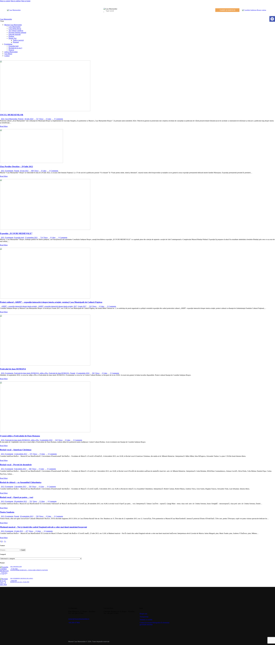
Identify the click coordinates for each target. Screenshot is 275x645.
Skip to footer (25, 1)
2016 (2, 373)
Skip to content (5, 1)
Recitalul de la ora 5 (27, 578)
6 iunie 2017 (82, 306)
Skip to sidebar (16, 1)
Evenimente (9, 171)
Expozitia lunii (19, 237)
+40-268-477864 (74, 623)
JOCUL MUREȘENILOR (11, 115)
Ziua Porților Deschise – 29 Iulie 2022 (16, 166)
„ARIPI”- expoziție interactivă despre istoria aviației (55, 306)
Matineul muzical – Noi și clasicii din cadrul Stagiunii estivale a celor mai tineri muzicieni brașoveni (43, 527)
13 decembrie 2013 (20, 454)
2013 (2, 454)
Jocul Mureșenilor (11, 119)
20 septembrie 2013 (26, 516)
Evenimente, (17, 578)
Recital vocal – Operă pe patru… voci (16, 497)
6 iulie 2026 (14, 580)
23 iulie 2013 (18, 531)
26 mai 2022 (24, 171)
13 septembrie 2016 (82, 373)
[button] (272, 19)
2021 (2, 237)
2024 (2, 119)
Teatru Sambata (7, 512)
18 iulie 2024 (28, 119)
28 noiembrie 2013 (20, 501)
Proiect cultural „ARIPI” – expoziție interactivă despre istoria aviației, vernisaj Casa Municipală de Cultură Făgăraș (51, 302)
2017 (75, 306)
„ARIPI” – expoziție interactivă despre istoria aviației (19, 306)
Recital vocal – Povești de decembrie (16, 465)
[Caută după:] (10, 550)
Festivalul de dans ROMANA (13, 369)
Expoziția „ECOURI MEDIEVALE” (16, 233)
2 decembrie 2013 (20, 486)
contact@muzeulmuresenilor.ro (78, 619)
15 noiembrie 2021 (31, 237)
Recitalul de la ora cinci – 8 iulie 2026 (19, 581)
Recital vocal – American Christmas (15, 450)
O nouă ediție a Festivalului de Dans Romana (20, 436)
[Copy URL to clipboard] (123, 618)
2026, (11, 566)
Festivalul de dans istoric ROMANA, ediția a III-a (31, 373)
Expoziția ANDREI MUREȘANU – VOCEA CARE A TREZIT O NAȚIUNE (29, 570)
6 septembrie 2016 (46, 440)
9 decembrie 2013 (20, 469)
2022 (2, 171)
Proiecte (21, 119)
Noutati (16, 171)
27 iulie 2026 (14, 569)
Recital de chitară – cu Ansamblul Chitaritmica (20, 482)
